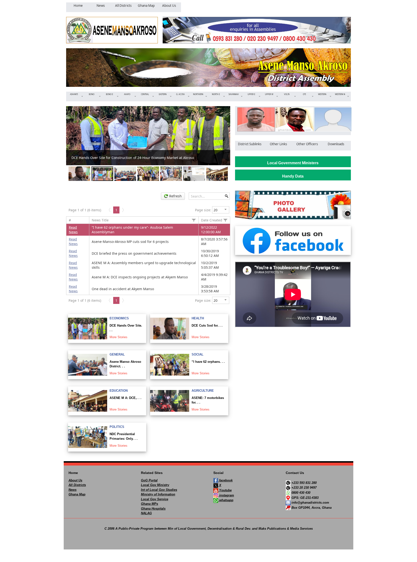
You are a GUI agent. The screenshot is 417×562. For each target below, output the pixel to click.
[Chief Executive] (254, 119)
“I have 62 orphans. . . (208, 361)
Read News (73, 229)
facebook (225, 480)
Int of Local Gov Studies (159, 490)
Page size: (203, 210)
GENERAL (117, 354)
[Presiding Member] (293, 119)
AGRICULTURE (203, 390)
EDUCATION (119, 390)
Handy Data (293, 176)
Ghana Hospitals (153, 508)
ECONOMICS (119, 318)
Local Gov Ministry (155, 485)
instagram (226, 495)
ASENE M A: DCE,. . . (125, 398)
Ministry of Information (158, 494)
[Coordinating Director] (331, 119)
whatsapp (225, 500)
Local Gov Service (154, 499)
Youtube (225, 490)
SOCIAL (197, 354)
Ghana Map (77, 494)
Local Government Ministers (293, 163)
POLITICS (117, 427)
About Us (75, 480)
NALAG (146, 513)
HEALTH (198, 318)
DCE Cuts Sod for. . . (207, 325)
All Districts (77, 485)
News (72, 490)
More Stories (118, 337)
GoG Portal (149, 480)
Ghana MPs (149, 504)
